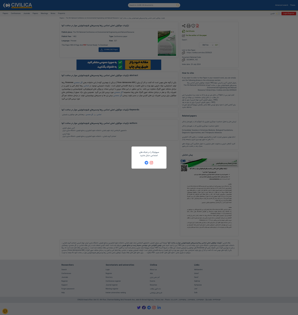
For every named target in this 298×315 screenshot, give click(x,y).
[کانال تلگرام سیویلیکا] (146, 163)
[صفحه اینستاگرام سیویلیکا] (151, 163)
